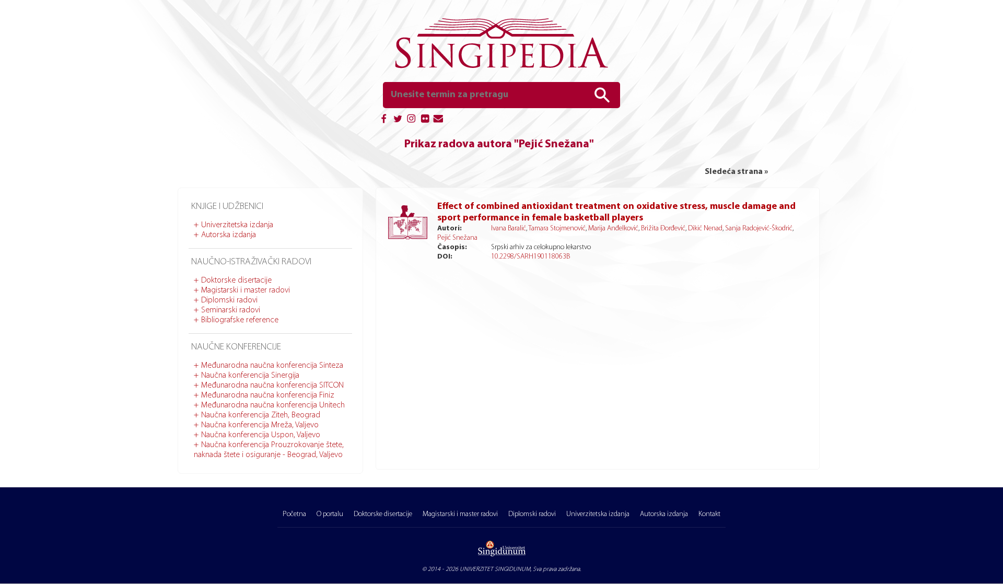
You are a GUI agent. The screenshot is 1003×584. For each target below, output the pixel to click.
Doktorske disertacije (236, 280)
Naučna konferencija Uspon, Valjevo (260, 435)
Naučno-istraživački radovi (251, 262)
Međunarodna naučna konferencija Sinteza (272, 365)
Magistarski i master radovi (245, 290)
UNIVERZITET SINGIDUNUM (495, 569)
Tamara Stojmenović (557, 228)
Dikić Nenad (705, 228)
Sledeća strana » (736, 172)
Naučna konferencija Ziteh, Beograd (260, 415)
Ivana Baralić (508, 228)
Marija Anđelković (613, 228)
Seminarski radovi (230, 310)
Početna (294, 514)
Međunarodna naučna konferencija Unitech (273, 405)
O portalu (330, 514)
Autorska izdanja (228, 235)
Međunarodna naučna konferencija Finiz (267, 395)
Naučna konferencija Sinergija (250, 375)
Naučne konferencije (236, 347)
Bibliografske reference (239, 320)
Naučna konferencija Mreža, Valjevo (260, 425)
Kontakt (709, 514)
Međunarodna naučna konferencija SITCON (272, 385)
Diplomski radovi (229, 300)
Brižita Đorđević (663, 228)
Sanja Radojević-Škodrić (758, 228)
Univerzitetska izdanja (237, 225)
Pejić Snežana (457, 238)
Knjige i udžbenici (227, 207)
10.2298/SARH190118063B (530, 257)
